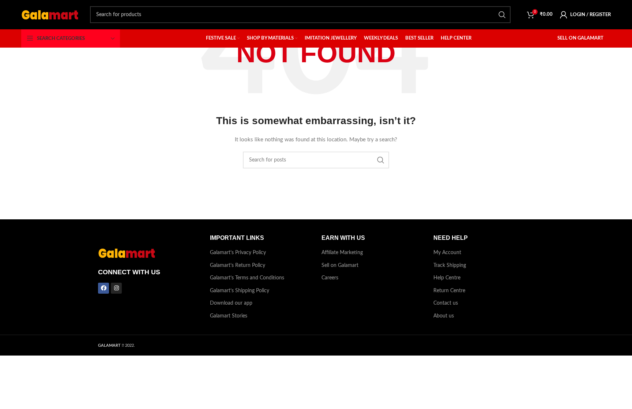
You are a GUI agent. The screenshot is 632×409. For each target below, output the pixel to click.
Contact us (445, 303)
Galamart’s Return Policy (237, 265)
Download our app (231, 303)
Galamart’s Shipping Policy (239, 290)
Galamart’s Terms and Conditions (247, 277)
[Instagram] (116, 288)
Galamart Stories (228, 316)
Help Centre (446, 277)
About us (443, 316)
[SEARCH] (502, 14)
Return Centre (449, 290)
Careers (329, 277)
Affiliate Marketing (342, 252)
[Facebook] (103, 288)
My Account (447, 252)
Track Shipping (449, 265)
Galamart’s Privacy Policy (238, 252)
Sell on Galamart (339, 265)
